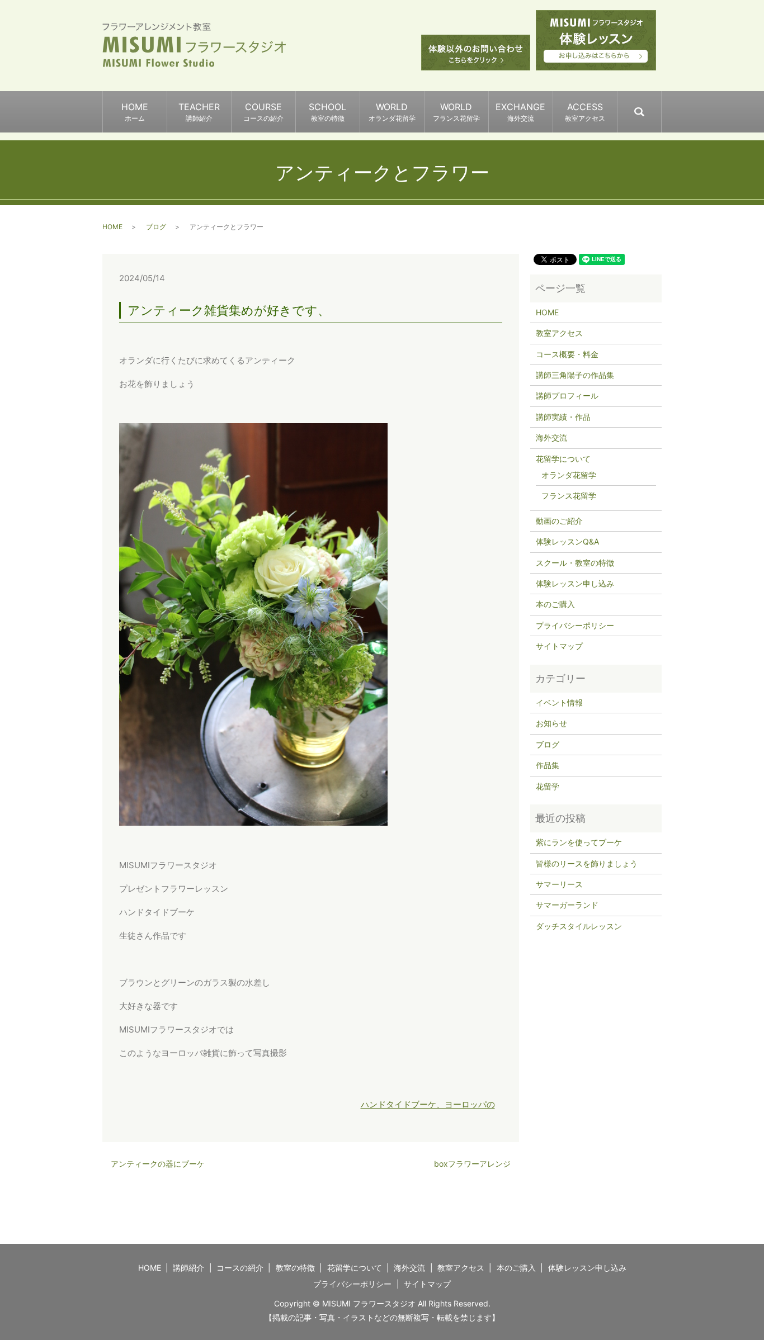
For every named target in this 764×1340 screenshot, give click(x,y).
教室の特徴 (295, 1267)
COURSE (263, 111)
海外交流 (551, 437)
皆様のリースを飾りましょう (587, 863)
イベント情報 (559, 702)
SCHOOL (327, 111)
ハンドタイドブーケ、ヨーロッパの (428, 1104)
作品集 (547, 765)
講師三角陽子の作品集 (575, 375)
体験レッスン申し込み (575, 583)
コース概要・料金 (567, 354)
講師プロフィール (567, 395)
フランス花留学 (568, 495)
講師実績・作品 (563, 417)
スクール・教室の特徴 (575, 562)
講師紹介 (188, 1267)
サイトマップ (559, 646)
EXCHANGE (520, 111)
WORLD (392, 111)
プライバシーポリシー (575, 625)
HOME (134, 111)
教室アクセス (559, 333)
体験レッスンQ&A (567, 541)
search (661, 106)
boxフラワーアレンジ (472, 1163)
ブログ (156, 226)
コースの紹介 (239, 1267)
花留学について (563, 458)
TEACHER (199, 111)
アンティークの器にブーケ (158, 1163)
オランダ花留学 (568, 475)
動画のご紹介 (559, 520)
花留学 (547, 786)
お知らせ (551, 723)
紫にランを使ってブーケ (579, 842)
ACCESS (585, 111)
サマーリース (559, 884)
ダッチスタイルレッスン (579, 926)
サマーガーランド (567, 905)
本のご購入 (555, 604)
